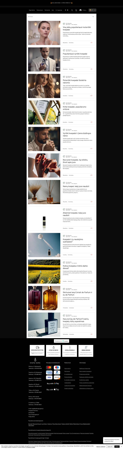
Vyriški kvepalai (41, 433)
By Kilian (89, 441)
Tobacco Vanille (65, 424)
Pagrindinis (67, 368)
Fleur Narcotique (57, 424)
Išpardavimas (37, 434)
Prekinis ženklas (68, 388)
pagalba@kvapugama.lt (37, 408)
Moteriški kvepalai (32, 433)
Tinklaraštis (67, 382)
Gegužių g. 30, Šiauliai (34, 384)
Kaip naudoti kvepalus (85, 371)
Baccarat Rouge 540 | (46, 434)
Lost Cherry (44, 424)
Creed (37, 442)
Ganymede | (31, 425)
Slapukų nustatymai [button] (100, 446)
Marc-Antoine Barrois (49, 442)
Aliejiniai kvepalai (58, 433)
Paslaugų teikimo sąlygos (86, 377)
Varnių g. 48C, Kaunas (33, 396)
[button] (40, 10)
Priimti (117, 446)
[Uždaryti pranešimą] (120, 438)
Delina (71, 424)
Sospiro (71, 441)
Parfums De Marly (65, 441)
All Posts (30, 16)
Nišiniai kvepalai (50, 433)
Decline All (110, 446)
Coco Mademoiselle (85, 424)
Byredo (41, 442)
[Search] (72, 10)
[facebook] (65, 10)
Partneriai (67, 371)
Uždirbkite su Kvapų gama (86, 388)
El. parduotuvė (68, 374)
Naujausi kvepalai (85, 433)
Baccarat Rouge (37, 424)
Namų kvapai (66, 433)
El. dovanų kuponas (69, 379)
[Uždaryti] (121, 446)
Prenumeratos (68, 377)
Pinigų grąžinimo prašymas (86, 382)
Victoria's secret (56, 441)
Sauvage (30, 424)
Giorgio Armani (32, 442)
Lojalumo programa (69, 385)
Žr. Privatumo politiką (30, 447)
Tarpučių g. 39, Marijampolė (35, 372)
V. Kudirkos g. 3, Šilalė (33, 402)
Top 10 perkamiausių (75, 433)
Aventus (50, 424)
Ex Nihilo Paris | (58, 442)
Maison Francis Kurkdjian (80, 441)
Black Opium (76, 424)
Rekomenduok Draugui (85, 385)
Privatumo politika (84, 374)
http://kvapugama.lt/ (34, 414)
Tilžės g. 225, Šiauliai (34, 390)
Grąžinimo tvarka (84, 379)
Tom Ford (30, 441)
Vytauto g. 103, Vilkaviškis (35, 378)
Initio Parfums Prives (46, 441)
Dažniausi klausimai (84, 368)
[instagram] (67, 10)
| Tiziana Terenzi (37, 441)
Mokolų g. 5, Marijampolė (35, 366)
